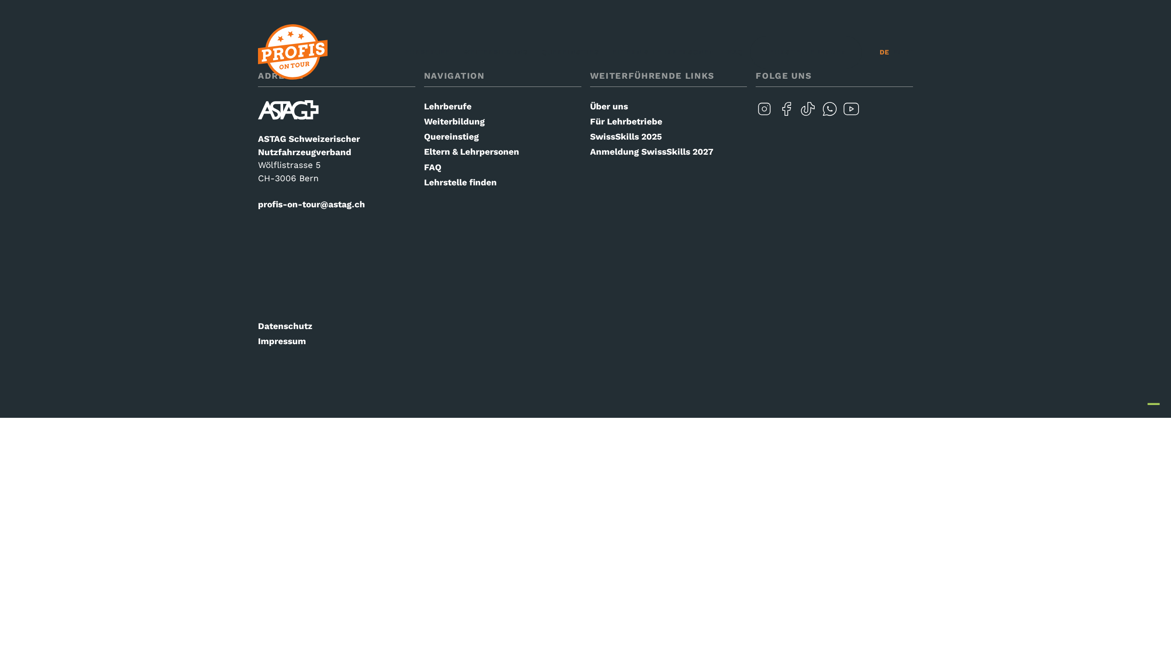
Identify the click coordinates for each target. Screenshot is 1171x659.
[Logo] (293, 52)
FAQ (735, 52)
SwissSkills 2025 (626, 136)
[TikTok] (807, 114)
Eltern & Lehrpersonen (664, 52)
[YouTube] (851, 114)
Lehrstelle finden (806, 52)
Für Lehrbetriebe (626, 121)
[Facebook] (786, 114)
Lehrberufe (425, 52)
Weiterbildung (496, 52)
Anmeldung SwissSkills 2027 (652, 151)
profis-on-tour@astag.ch (311, 204)
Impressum (282, 341)
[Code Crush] (1153, 398)
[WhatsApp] (829, 114)
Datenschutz (285, 326)
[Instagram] (764, 114)
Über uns (609, 106)
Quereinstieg (571, 52)
